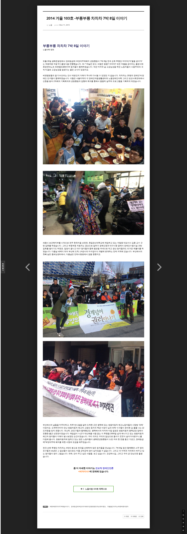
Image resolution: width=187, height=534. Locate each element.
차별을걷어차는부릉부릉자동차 (117, 506)
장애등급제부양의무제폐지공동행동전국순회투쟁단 (88, 506)
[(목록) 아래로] (183, 526)
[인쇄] (183, 530)
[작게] (183, 519)
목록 (3, 267)
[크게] (183, 515)
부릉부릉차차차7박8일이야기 (59, 506)
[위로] (183, 523)
